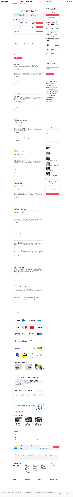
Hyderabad (47, 133)
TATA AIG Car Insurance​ (46, 457)
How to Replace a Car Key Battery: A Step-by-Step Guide (52, 166)
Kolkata (46, 138)
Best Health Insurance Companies (29, 481)
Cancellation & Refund (35, 469)
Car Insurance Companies (51, 57)
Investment (26, 469)
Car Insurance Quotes (22, 455)
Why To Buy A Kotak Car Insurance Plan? (31, 380)
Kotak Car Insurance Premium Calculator (27, 372)
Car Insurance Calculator (16, 481)
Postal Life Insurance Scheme (41, 480)
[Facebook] (13, 465)
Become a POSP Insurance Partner (54, 480)
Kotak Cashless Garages (20, 400)
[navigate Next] (43, 369)
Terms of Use (34, 468)
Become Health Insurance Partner (54, 482)
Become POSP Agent (47, 1)
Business (26, 470)
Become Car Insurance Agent (50, 183)
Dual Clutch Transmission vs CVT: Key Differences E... (38, 424)
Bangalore (47, 130)
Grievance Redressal (35, 465)
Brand (16, 40)
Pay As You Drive (17, 439)
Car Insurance (17, 455)
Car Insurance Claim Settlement (46, 455)
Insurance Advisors (28, 1)
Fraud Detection (35, 466)
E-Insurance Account (35, 470)
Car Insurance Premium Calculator (36, 455)
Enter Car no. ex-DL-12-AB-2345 (43, 446)
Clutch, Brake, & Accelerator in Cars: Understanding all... (51, 171)
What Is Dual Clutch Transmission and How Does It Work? (52, 155)
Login (70, 1)
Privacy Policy (34, 464)
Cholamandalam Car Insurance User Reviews (52, 81)
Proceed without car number (52, 17)
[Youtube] (14, 465)
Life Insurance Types (40, 481)
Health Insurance (27, 466)
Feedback (42, 465)
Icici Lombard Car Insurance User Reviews (51, 91)
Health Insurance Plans (27, 480)
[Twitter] (18, 465)
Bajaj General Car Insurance (18, 458)
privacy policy (27, 449)
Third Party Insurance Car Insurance (36, 456)
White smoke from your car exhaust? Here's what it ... (18, 424)
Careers (42, 472)
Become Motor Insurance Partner (54, 481)
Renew (34, 1)
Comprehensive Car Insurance (19, 456)
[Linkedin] (17, 465)
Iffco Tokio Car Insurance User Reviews (51, 93)
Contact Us (42, 464)
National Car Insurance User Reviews (50, 99)
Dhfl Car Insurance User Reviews (50, 83)
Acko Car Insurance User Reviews (50, 79)
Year (15, 54)
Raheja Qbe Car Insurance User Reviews (51, 107)
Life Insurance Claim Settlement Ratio (42, 482)
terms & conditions (23, 449)
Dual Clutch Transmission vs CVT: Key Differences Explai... (51, 160)
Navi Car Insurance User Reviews (50, 101)
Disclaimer (42, 467)
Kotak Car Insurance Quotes (18, 372)
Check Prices (39, 27)
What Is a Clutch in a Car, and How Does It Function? (52, 176)
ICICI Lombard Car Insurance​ (39, 457)
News (41, 1)
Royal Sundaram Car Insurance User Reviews (51, 111)
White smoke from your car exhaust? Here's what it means (52, 150)
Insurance (21, 1)
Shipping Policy (34, 467)
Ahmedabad (47, 136)
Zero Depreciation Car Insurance (28, 456)
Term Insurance (27, 468)
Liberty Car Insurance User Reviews (50, 95)
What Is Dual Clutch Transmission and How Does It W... (28, 424)
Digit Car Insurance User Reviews (50, 85)
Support (37, 1)
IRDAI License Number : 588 (63, 492)
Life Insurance (26, 467)
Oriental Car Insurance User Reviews (50, 105)
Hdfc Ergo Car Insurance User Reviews (51, 89)
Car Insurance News (50, 178)
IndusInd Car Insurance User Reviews (50, 109)
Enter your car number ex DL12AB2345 (50, 12)
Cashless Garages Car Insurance (19, 457)
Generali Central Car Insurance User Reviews (51, 87)
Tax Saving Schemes (27, 472)
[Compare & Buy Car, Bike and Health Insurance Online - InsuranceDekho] (4, 1)
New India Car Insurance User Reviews (51, 103)
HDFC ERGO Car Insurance (53, 457)
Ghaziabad (47, 135)
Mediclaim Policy (27, 482)
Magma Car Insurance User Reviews (50, 97)
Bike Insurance (26, 465)
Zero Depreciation (24, 439)
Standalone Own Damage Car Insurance (29, 457)
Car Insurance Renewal (29, 455)
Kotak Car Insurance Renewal (37, 372)
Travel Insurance (27, 471)
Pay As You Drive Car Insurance (46, 456)
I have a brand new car (52, 19)
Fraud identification (43, 466)
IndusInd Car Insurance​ (33, 458)
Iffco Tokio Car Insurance (26, 458)
